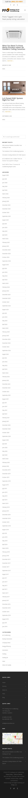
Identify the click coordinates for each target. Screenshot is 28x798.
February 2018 (6, 552)
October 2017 (5, 567)
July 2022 (4, 358)
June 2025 (4, 227)
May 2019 (4, 496)
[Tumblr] (17, 5)
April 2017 (4, 589)
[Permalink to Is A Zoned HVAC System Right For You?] (14, 88)
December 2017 (6, 559)
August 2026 (5, 175)
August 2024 (5, 264)
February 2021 (6, 417)
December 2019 (6, 470)
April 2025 (4, 235)
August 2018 (5, 529)
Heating (4, 654)
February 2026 (6, 197)
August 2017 (5, 574)
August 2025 (5, 220)
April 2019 (4, 499)
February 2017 (6, 596)
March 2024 (5, 283)
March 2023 (5, 328)
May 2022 (4, 365)
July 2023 (4, 313)
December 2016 (6, 604)
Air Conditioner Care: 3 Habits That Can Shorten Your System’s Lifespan (12, 160)
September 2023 (6, 305)
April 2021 (4, 414)
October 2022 (5, 347)
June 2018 (4, 537)
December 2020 (6, 425)
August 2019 (5, 485)
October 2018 (5, 522)
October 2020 (5, 432)
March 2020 (5, 458)
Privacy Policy (9, 774)
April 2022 (4, 369)
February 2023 (6, 332)
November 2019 (6, 473)
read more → (10, 61)
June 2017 (4, 581)
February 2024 (6, 287)
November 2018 (6, 518)
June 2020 (4, 447)
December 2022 (6, 339)
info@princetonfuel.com (8, 723)
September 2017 (6, 570)
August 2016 (5, 619)
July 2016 (4, 622)
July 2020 (4, 443)
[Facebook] (10, 5)
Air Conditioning (6, 635)
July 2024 (4, 268)
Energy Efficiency (6, 646)
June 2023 (4, 317)
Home (3, 682)
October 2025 (5, 212)
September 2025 (6, 216)
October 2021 (5, 391)
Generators (5, 650)
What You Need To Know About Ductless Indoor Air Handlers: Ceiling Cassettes (13, 47)
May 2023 (4, 320)
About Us (4, 690)
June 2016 (4, 626)
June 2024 (4, 272)
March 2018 (5, 548)
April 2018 (4, 544)
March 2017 (5, 593)
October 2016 (5, 611)
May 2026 (4, 186)
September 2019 (6, 481)
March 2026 (5, 194)
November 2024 (6, 253)
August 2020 (5, 440)
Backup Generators (7, 639)
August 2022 (5, 354)
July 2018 (4, 533)
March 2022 (5, 373)
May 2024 (4, 276)
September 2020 (6, 436)
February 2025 (6, 242)
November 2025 (6, 209)
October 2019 (5, 477)
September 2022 (6, 350)
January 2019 (5, 511)
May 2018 (4, 540)
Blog (3, 697)
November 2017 (6, 563)
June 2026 (4, 182)
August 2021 (5, 399)
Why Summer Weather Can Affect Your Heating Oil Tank (12, 146)
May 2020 (4, 451)
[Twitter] (14, 5)
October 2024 (5, 257)
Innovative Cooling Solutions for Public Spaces (14, 155)
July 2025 (4, 223)
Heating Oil (5, 657)
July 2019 (4, 488)
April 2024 (4, 279)
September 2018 (6, 526)
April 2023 (4, 324)
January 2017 (5, 600)
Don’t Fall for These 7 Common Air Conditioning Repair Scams (11, 165)
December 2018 (6, 514)
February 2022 (6, 376)
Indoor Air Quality (6, 665)
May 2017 (4, 585)
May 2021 (4, 410)
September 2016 (6, 615)
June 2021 (4, 406)
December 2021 (6, 384)
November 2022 (6, 343)
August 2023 (5, 309)
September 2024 (6, 261)
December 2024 (6, 250)
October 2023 (5, 302)
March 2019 (5, 503)
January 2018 (5, 555)
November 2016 (6, 608)
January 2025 (5, 246)
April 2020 (4, 455)
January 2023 (5, 335)
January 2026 (5, 201)
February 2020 (6, 462)
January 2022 (5, 380)
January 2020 (5, 466)
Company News (6, 642)
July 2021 (4, 402)
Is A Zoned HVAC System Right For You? (12, 99)
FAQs (3, 693)
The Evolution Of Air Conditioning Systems (13, 151)
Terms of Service (18, 774)
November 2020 (6, 429)
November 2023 (6, 298)
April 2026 (4, 190)
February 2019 (6, 507)
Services (4, 686)
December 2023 (6, 294)
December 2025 (6, 205)
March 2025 (5, 238)
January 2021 (5, 421)
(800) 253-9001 (17, 1)
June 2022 (4, 361)
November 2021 (6, 388)
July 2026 (4, 179)
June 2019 (4, 492)
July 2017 (4, 578)
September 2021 (6, 395)
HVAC (3, 69)
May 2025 (4, 231)
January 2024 (5, 291)
